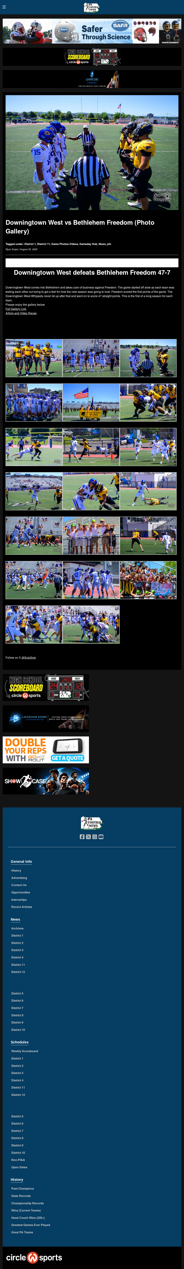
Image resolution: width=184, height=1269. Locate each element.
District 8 (17, 1015)
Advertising (19, 878)
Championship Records (27, 1203)
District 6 (17, 1000)
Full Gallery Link (16, 309)
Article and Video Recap (21, 313)
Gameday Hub (88, 244)
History (16, 870)
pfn (109, 244)
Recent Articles (21, 907)
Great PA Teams (22, 1232)
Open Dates (19, 1167)
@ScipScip (29, 657)
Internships (19, 900)
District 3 (17, 950)
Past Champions (22, 1188)
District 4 (17, 957)
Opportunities (20, 892)
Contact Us (19, 885)
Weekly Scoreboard (24, 1051)
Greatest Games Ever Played (30, 1225)
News (102, 244)
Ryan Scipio (12, 249)
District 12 (18, 972)
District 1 (30, 244)
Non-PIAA (18, 1160)
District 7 (17, 1008)
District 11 (43, 244)
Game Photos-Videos (64, 244)
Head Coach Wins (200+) (28, 1218)
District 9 (17, 1022)
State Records (21, 1196)
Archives (17, 928)
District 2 (17, 943)
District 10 (18, 1030)
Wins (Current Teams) (26, 1210)
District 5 (17, 993)
